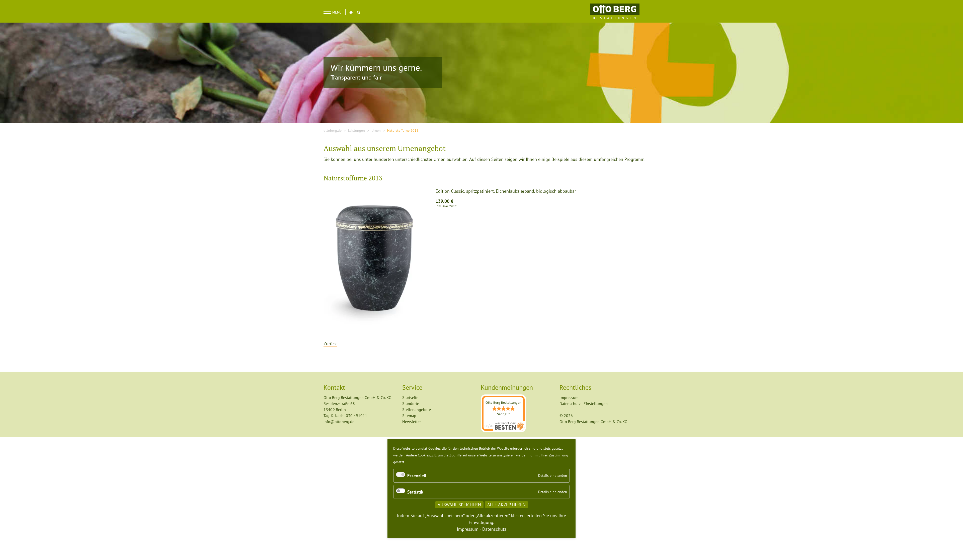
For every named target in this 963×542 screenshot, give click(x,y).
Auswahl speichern (459, 505)
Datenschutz (570, 403)
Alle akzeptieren (506, 505)
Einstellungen (596, 403)
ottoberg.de (333, 130)
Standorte (410, 403)
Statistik (415, 492)
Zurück (330, 344)
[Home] (614, 9)
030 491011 (356, 415)
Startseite (410, 397)
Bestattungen (615, 18)
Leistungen (356, 130)
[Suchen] (358, 12)
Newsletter (411, 421)
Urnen (376, 130)
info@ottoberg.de (339, 421)
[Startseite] (351, 12)
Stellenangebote (416, 409)
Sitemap (409, 415)
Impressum (569, 397)
